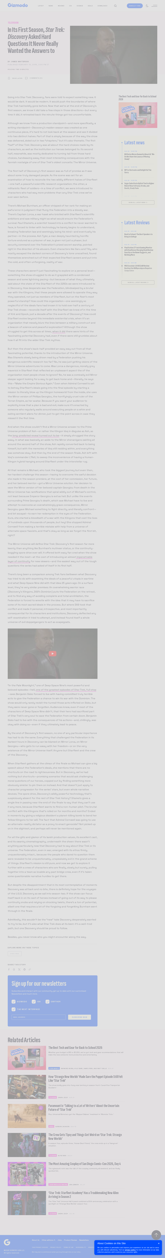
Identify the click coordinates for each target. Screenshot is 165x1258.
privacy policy (130, 1250)
